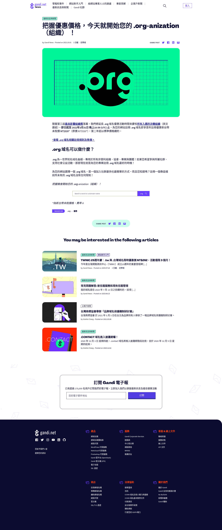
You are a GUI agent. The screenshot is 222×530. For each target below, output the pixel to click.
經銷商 (127, 440)
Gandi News (49, 42)
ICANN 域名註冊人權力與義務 (136, 494)
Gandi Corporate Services (134, 436)
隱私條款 (128, 508)
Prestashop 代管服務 (99, 454)
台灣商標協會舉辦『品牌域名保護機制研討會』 (108, 311)
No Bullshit (162, 494)
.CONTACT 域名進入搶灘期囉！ (99, 337)
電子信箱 (94, 465)
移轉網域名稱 (96, 491)
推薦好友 (128, 454)
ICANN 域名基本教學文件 (134, 498)
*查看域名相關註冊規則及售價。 (73, 139)
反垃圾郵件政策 (131, 505)
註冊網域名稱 (96, 487)
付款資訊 (128, 501)
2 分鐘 (75, 42)
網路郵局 (128, 447)
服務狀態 (162, 440)
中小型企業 (129, 443)
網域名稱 (94, 436)
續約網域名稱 (96, 494)
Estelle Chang (88, 319)
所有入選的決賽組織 (148, 123)
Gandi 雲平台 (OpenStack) (101, 458)
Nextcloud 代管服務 (98, 450)
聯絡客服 (162, 436)
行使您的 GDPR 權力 (133, 512)
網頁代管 (94, 443)
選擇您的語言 (40, 453)
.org (68, 211)
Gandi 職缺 (162, 501)
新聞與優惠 (162, 498)
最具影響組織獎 (74, 123)
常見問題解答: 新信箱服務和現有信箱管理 (104, 286)
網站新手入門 (103, 255)
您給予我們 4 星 (41, 449)
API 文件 (161, 447)
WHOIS (127, 450)
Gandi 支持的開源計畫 (167, 491)
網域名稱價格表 (97, 440)
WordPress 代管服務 (99, 447)
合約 (126, 491)
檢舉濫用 (128, 487)
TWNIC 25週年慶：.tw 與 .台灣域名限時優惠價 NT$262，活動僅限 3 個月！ (126, 260)
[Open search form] (165, 5)
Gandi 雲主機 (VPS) (98, 461)
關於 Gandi (162, 487)
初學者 (83, 42)
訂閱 (142, 395)
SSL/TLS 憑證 (96, 505)
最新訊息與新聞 (49, 18)
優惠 (75, 211)
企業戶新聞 (86, 306)
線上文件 (162, 443)
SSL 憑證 (94, 468)
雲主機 (93, 501)
